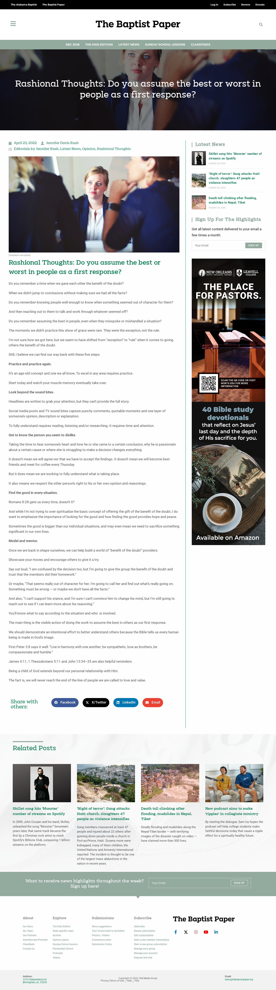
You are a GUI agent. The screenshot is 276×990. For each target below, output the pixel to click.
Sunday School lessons (65, 944)
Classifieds (200, 44)
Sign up (253, 245)
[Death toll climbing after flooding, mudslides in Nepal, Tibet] (199, 202)
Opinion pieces (61, 939)
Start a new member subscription (151, 939)
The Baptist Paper (53, 4)
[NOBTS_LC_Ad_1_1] (228, 330)
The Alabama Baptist (24, 4)
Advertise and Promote (35, 939)
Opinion (88, 149)
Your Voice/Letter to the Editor (108, 931)
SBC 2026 (73, 44)
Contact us (29, 948)
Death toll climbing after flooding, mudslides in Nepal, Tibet (233, 200)
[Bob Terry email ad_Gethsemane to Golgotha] (228, 473)
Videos (56, 957)
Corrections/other (101, 939)
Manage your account (145, 953)
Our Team (28, 931)
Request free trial (143, 957)
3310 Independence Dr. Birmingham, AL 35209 (35, 981)
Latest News (128, 44)
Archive (57, 935)
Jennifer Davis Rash (62, 143)
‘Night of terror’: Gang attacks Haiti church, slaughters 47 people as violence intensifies (234, 178)
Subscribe (139, 926)
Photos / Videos (101, 935)
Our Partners (29, 935)
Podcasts (58, 953)
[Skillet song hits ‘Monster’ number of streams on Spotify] (199, 158)
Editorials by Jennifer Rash (36, 149)
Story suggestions (102, 926)
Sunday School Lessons (165, 44)
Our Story (28, 926)
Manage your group (144, 948)
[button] (260, 24)
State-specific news (63, 931)
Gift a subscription (144, 935)
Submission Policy (102, 944)
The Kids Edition (99, 44)
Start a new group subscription (150, 944)
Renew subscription (144, 931)
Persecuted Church (63, 948)
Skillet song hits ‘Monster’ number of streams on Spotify (235, 156)
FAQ (137, 980)
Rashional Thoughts (114, 149)
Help (129, 980)
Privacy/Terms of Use (112, 980)
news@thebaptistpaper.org (239, 979)
